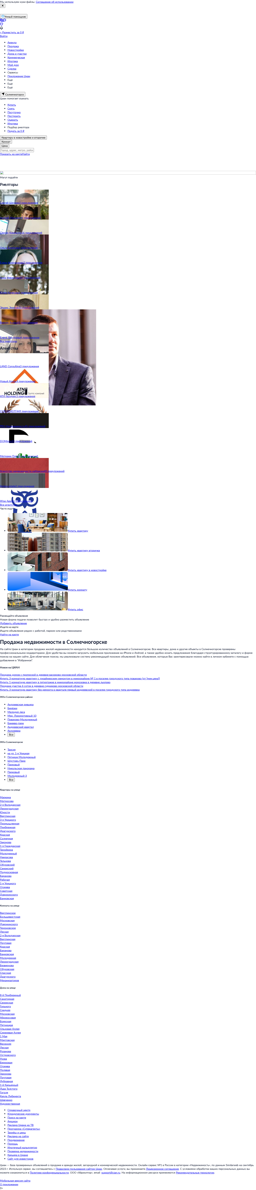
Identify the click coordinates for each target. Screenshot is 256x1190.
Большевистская (10, 916)
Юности (5, 812)
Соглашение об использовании (54, 2)
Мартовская (7, 1040)
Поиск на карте (16, 1117)
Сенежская (6, 1002)
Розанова (5, 1051)
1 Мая (3, 1036)
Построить (14, 116)
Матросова (6, 801)
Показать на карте (11, 154)
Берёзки (12, 708)
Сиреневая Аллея (10, 1032)
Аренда (11, 42)
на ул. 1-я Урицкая (18, 753)
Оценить (12, 119)
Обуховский (7, 864)
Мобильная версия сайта (15, 1180)
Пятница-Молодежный (21, 757)
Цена (4, 145)
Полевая (5, 1070)
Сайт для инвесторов (20, 1158)
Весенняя (5, 1044)
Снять (11, 108)
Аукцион (12, 1121)
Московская (7, 920)
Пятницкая (6, 1025)
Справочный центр (18, 1110)
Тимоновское (8, 928)
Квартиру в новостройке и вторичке (23, 137)
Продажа (13, 46)
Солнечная (6, 838)
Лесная (4, 931)
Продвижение (16, 1140)
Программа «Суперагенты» (23, 1128)
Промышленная (9, 823)
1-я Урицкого (8, 883)
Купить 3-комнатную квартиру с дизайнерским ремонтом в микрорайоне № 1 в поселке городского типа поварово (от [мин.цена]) (80, 678)
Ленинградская (9, 808)
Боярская (5, 1021)
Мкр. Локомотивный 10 (21, 715)
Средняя (5, 1010)
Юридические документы (23, 1114)
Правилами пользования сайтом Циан (79, 1169)
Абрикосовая (8, 1017)
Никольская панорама (20, 768)
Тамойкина (6, 849)
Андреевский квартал (20, 727)
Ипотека (12, 61)
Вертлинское (8, 913)
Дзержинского (9, 894)
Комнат (5, 141)
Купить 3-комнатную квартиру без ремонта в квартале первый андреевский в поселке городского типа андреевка (70, 689)
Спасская (5, 973)
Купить (11, 104)
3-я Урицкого (8, 819)
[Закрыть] (2, 6)
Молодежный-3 (17, 775)
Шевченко (6, 1100)
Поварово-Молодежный (22, 719)
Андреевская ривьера (20, 704)
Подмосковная (9, 872)
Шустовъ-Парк (16, 761)
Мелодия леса (16, 712)
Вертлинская (7, 816)
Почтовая (5, 943)
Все (11, 734)
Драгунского (8, 831)
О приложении (9, 1184)
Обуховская (7, 969)
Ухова (3, 1058)
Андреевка (13, 730)
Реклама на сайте (18, 1136)
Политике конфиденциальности (49, 1172)
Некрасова (6, 857)
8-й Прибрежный (10, 995)
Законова (5, 842)
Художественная (10, 1103)
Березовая (6, 1062)
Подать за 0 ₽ (15, 131)
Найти (26, 154)
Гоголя (4, 1092)
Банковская (7, 898)
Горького (5, 1006)
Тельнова (5, 861)
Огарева (5, 887)
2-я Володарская (10, 804)
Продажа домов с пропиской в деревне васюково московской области (43, 674)
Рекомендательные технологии (195, 1172)
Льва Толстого (8, 1088)
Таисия (11, 749)
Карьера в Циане (17, 1155)
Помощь (12, 1143)
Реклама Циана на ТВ (20, 1125)
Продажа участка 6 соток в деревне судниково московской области (41, 686)
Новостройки (15, 50)
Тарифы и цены (16, 1132)
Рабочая (5, 879)
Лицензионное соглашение (162, 1169)
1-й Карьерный (9, 1085)
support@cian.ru (110, 1172)
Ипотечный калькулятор (22, 1147)
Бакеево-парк (15, 723)
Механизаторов (9, 980)
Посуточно (14, 112)
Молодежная (8, 958)
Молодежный (8, 853)
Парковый (13, 764)
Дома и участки (17, 53)
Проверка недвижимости (22, 1151)
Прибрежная (7, 827)
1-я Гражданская (10, 846)
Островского (8, 1055)
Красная (5, 834)
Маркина (5, 797)
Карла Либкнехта (10, 1096)
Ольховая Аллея (9, 1029)
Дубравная (6, 1081)
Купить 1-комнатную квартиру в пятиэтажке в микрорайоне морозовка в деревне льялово (55, 682)
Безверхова (7, 965)
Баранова (5, 876)
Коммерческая (16, 57)
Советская (6, 891)
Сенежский (6, 868)
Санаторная (7, 999)
